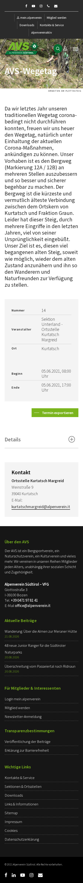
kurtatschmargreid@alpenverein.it (41, 506)
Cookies (11, 830)
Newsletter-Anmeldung (23, 716)
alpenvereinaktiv (41, 33)
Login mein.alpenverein (22, 698)
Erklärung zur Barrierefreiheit (27, 750)
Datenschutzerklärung (22, 839)
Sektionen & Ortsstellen (23, 786)
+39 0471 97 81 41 (24, 600)
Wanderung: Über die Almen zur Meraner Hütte (41, 631)
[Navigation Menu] (75, 48)
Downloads (27, 25)
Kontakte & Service (52, 25)
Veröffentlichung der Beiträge (27, 741)
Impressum (13, 821)
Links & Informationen (21, 804)
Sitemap (11, 812)
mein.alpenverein (31, 18)
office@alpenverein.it (32, 605)
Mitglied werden (57, 18)
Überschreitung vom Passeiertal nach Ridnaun (40, 666)
